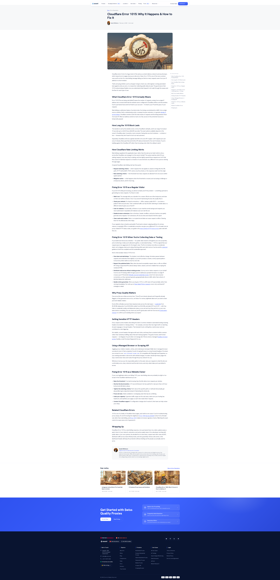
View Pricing (117, 519)
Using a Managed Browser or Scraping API (177, 98)
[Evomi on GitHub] (170, 538)
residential (158, 304)
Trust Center (123, 569)
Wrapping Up (174, 107)
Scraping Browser (139, 568)
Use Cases (133, 3)
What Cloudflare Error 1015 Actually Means (177, 77)
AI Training (153, 553)
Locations (125, 3)
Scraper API (138, 565)
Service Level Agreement (173, 558)
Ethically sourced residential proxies (139, 275)
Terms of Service (171, 550)
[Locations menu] (129, 4)
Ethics (121, 553)
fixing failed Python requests (142, 284)
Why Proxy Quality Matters (177, 93)
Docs (121, 563)
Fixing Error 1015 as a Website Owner (178, 102)
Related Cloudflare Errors (177, 105)
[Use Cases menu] (137, 4)
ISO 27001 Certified (127, 541)
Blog (108, 10)
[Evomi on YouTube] (166, 538)
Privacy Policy (170, 553)
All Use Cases (154, 550)
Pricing (140, 3)
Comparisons (123, 558)
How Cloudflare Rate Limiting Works (177, 83)
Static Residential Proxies (141, 557)
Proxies (103, 3)
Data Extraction (155, 558)
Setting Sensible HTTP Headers (178, 95)
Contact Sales (173, 3)
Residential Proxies (140, 550)
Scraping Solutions (114, 3)
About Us (122, 550)
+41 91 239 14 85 (106, 559)
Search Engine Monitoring (157, 555)
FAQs (121, 561)
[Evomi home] (95, 4)
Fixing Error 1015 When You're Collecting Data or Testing (178, 90)
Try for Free (105, 519)
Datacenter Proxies (140, 560)
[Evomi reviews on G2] (121, 538)
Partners (122, 566)
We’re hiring (105, 565)
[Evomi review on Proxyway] (107, 538)
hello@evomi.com (106, 556)
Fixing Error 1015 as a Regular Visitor (178, 86)
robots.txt (164, 247)
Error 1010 (133, 418)
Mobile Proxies (139, 563)
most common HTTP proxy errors (149, 228)
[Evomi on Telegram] (178, 538)
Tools (146, 3)
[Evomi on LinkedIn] (174, 538)
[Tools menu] (150, 4)
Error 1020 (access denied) (146, 416)
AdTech (153, 561)
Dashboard (182, 3)
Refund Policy (170, 555)
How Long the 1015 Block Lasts (178, 80)
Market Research (155, 563)
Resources (154, 3)
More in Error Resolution (174, 468)
